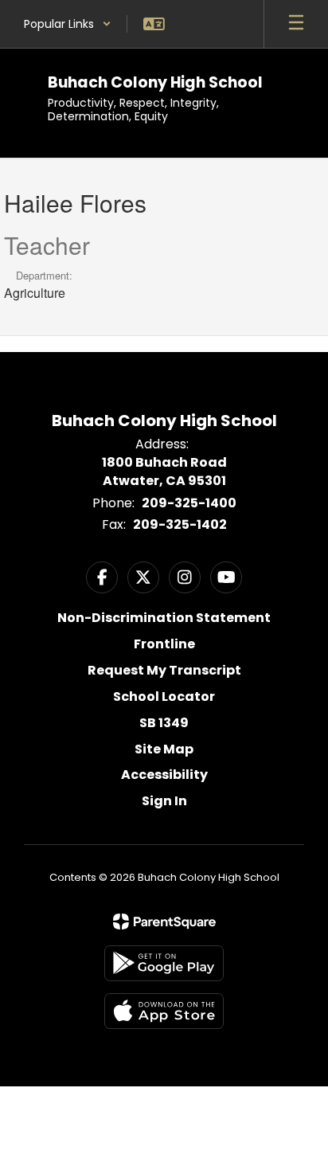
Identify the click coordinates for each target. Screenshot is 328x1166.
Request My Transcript (164, 670)
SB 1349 (164, 723)
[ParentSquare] (164, 921)
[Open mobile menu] (296, 24)
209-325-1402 (180, 524)
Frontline (164, 644)
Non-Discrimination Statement (164, 617)
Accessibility (164, 774)
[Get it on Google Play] (164, 963)
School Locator (164, 696)
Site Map (164, 749)
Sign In (164, 801)
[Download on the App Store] (164, 1011)
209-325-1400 (189, 503)
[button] (67, 24)
